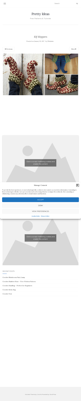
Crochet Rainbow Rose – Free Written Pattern (19, 281)
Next (73, 49)
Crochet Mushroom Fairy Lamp (14, 277)
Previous (9, 49)
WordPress (53, 394)
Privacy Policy (45, 216)
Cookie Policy (36, 216)
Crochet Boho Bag (9, 290)
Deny (40, 206)
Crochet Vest (7, 294)
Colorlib (39, 394)
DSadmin (50, 41)
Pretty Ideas (40, 14)
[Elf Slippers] (40, 74)
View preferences (40, 211)
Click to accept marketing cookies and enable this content (40, 163)
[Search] (77, 3)
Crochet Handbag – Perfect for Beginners (17, 286)
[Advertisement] (40, 118)
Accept (40, 200)
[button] (77, 185)
